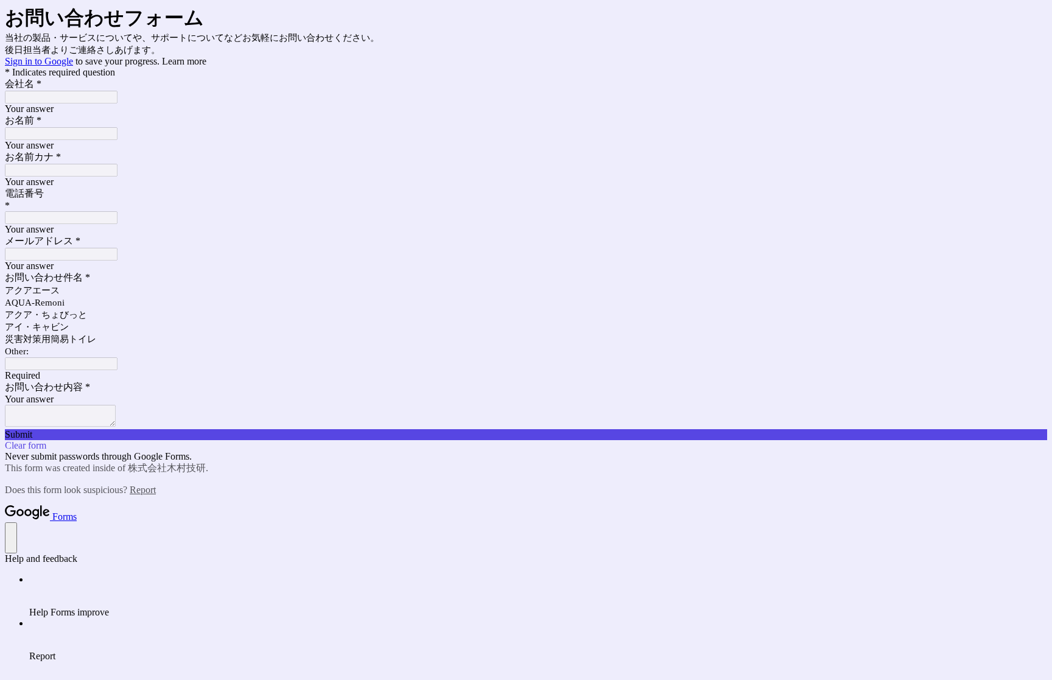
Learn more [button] (184, 61)
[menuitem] (538, 596)
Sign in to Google (39, 61)
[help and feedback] (11, 537)
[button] (526, 434)
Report (143, 490)
